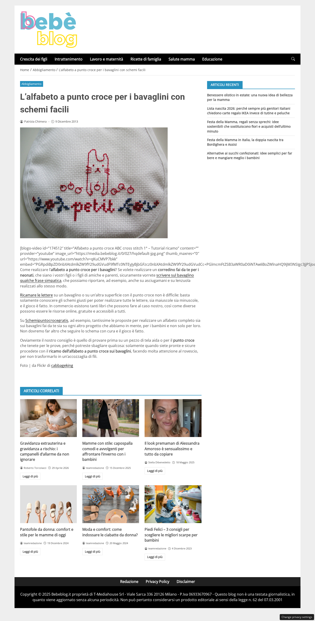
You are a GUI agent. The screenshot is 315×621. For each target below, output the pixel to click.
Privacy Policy (157, 581)
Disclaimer (186, 581)
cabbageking (62, 365)
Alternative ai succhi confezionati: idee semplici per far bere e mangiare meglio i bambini (249, 155)
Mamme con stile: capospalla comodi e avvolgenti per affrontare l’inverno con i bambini (107, 451)
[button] (293, 59)
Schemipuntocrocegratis (46, 320)
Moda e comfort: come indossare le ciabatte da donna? (110, 532)
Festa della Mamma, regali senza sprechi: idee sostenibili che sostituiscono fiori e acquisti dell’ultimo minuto (249, 126)
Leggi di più (30, 476)
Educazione (212, 59)
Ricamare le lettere (36, 295)
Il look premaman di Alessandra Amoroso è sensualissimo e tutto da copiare (172, 449)
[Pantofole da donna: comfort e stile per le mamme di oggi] (48, 504)
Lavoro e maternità (106, 59)
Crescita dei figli (33, 59)
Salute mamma (182, 59)
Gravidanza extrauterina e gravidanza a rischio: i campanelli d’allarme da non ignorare (44, 451)
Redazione (129, 581)
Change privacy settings (297, 617)
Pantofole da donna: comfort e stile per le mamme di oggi (46, 532)
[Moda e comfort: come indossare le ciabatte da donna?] (110, 504)
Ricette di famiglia (146, 59)
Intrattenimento (69, 59)
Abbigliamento (31, 84)
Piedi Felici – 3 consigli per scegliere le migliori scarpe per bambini (171, 535)
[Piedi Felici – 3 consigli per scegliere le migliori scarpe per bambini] (173, 504)
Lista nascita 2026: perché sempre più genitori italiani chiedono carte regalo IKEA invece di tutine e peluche (248, 110)
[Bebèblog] (48, 29)
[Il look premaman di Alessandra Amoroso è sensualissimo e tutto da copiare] (173, 418)
